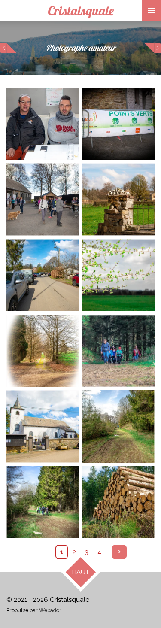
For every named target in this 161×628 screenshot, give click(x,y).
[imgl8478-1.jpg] (42, 502)
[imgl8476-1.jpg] (118, 350)
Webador (50, 610)
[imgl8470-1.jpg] (118, 199)
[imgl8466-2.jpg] (42, 199)
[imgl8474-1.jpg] (118, 275)
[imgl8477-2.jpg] (118, 502)
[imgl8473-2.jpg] (42, 426)
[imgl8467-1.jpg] (118, 123)
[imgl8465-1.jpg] (42, 123)
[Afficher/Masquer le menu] (151, 10)
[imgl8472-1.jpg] (42, 350)
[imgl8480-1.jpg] (118, 426)
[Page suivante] (119, 552)
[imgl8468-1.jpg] (42, 275)
